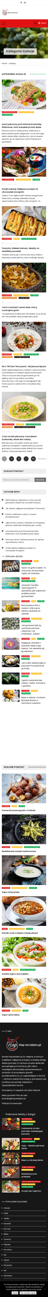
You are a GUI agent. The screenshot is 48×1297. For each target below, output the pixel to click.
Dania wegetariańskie (32, 847)
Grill (17, 239)
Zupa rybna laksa (10, 1014)
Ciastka (21, 806)
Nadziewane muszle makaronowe (19, 851)
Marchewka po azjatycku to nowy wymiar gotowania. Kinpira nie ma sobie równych (23, 501)
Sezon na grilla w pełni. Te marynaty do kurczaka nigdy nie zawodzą (33, 570)
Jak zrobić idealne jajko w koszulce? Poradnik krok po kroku (33, 666)
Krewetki (7, 1223)
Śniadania (25, 659)
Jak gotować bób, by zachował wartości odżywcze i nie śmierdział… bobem (31, 629)
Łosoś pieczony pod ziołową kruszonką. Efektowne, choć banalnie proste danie (22, 126)
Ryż (5, 1255)
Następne (40, 458)
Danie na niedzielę (10, 112)
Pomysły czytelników (17, 929)
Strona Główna (27, 1124)
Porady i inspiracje (28, 581)
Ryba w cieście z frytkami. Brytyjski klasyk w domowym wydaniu (33, 700)
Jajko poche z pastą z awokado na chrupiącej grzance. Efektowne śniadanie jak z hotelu (25, 524)
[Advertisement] (24, 733)
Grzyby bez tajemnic (31, 1191)
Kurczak (7, 1229)
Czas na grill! (9, 179)
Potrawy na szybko (22, 357)
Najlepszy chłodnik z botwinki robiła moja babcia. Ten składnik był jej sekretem (32, 647)
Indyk (6, 1213)
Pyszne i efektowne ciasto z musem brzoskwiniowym (21, 515)
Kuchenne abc (27, 1119)
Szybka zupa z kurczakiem (15, 974)
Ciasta (14, 806)
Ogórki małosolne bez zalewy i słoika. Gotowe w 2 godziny (33, 683)
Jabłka (6, 1218)
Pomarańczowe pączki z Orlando (18, 810)
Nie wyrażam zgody (28, 1293)
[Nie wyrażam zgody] (45, 1289)
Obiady (37, 179)
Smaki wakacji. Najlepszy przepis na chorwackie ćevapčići (20, 190)
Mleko (6, 1234)
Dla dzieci (25, 690)
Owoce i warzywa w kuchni (25, 427)
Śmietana (8, 1265)
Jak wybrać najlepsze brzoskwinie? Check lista (25, 508)
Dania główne (9, 424)
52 (33, 458)
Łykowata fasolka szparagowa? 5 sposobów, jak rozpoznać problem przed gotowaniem (33, 591)
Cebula (7, 1208)
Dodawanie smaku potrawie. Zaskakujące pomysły (32, 1131)
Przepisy (29, 929)
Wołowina (8, 1275)
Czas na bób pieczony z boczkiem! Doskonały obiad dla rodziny (19, 438)
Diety (33, 578)
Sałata (6, 1260)
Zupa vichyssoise (10, 892)
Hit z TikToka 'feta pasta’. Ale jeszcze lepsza (24, 366)
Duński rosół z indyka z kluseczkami (20, 933)
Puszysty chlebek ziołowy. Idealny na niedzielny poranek (20, 250)
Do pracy (18, 354)
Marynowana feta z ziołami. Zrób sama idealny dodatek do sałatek (30, 609)
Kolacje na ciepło (27, 112)
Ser (5, 1270)
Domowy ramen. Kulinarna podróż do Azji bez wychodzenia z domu (25, 540)
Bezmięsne (7, 239)
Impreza (35, 295)
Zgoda (15, 1293)
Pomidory (8, 1249)
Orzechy (7, 1239)
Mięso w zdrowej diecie (32, 1160)
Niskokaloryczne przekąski (29, 1175)
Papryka (7, 1244)
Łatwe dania (8, 114)
